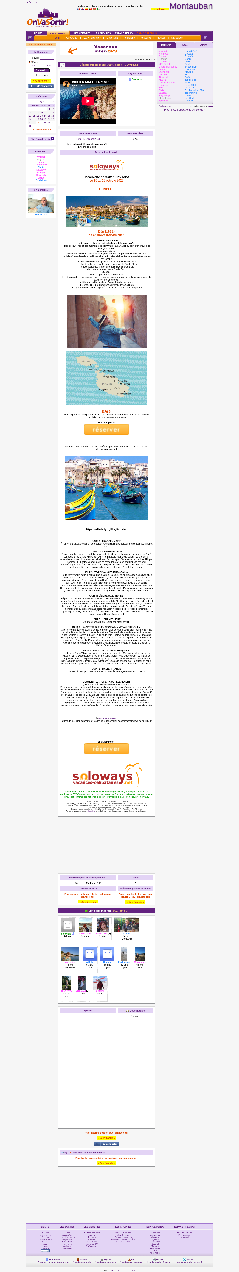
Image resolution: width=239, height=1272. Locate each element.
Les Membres (82, 33)
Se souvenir (43, 75)
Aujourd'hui (72, 37)
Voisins (203, 45)
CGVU (45, 1242)
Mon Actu (155, 1237)
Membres (166, 45)
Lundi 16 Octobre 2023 (88, 139)
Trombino (92, 1237)
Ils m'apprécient (184, 1237)
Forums (45, 1237)
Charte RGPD (45, 1239)
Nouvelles (146, 37)
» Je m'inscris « (160, 9)
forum (210, 106)
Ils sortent (92, 1239)
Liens (45, 1246)
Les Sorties (57, 33)
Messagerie (155, 1235)
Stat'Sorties (177, 37)
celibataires (90, 811)
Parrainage (155, 1233)
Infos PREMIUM (184, 1233)
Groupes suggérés (123, 1237)
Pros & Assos (45, 1235)
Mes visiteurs (184, 1235)
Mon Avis (155, 1246)
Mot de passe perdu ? (41, 66)
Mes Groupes (123, 1235)
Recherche (129, 37)
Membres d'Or (92, 1244)
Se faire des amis (92, 1233)
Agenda (155, 1239)
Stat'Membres (92, 1246)
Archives (161, 37)
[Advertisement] (145, 19)
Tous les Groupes (123, 1233)
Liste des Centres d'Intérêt (123, 1239)
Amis (185, 45)
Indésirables (155, 1253)
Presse (45, 1244)
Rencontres (155, 1248)
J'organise (155, 1242)
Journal (155, 1244)
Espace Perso (124, 33)
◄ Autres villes (33, 2)
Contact (45, 1248)
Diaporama (112, 37)
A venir (56, 37)
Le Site (38, 33)
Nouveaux (92, 1242)
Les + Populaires (92, 37)
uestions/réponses (107, 718)
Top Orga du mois (40, 139)
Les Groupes (103, 33)
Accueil (45, 1233)
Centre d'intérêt (123, 1242)
